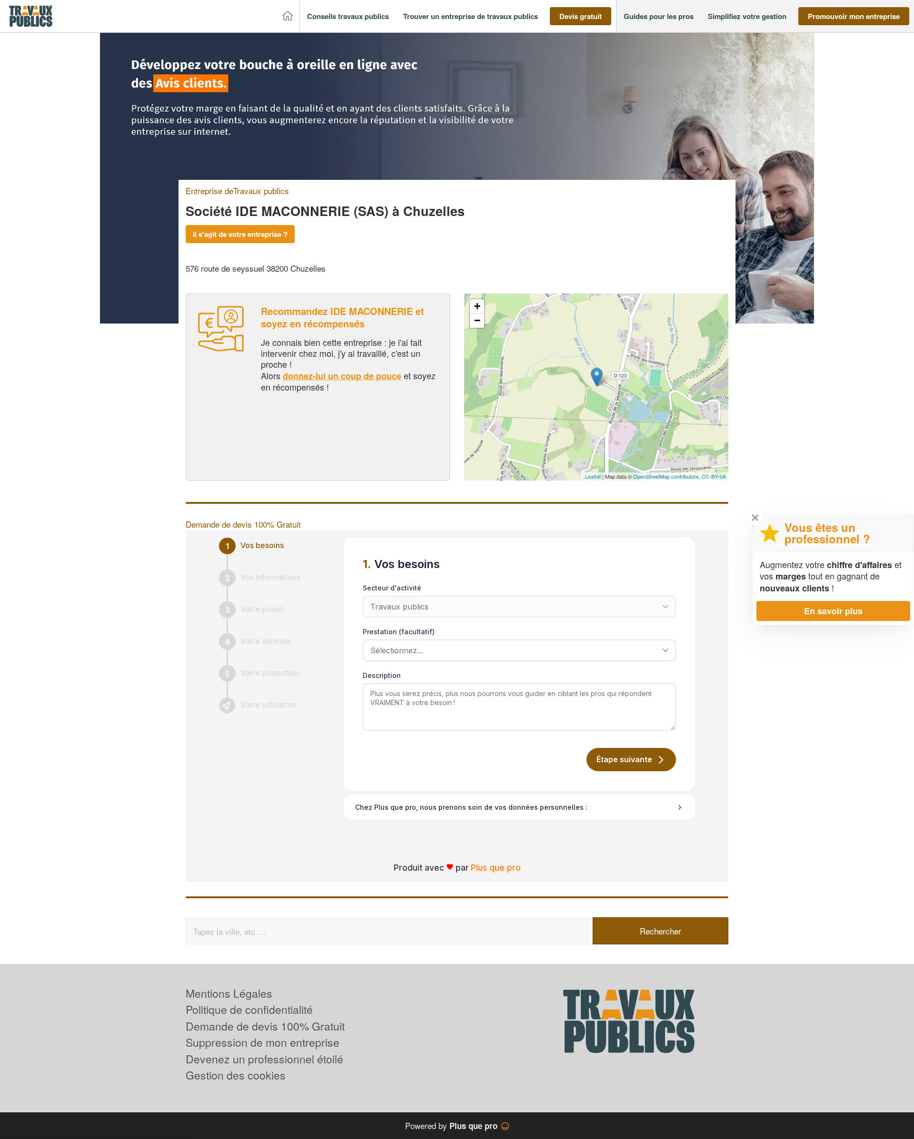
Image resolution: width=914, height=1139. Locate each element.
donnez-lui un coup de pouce (342, 376)
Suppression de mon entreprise (262, 1042)
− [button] (477, 320)
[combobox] (516, 650)
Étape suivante (624, 759)
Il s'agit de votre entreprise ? (240, 234)
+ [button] (477, 306)
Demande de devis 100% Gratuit (265, 1026)
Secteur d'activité (392, 588)
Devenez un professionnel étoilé (264, 1059)
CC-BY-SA (714, 476)
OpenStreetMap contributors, (667, 476)
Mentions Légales (229, 993)
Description (382, 675)
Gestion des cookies (236, 1075)
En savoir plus (833, 611)
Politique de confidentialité (249, 1009)
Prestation (399, 632)
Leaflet (593, 476)
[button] (348, 16)
